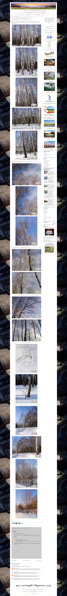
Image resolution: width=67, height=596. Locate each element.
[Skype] (20, 523)
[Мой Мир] (15, 523)
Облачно (45, 153)
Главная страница (26, 560)
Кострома (49, 45)
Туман (45, 156)
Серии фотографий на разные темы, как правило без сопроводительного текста (49, 103)
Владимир (49, 43)
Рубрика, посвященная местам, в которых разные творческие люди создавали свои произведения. (49, 118)
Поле (45, 216)
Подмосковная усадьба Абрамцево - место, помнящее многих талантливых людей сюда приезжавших (51, 201)
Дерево (45, 213)
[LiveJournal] (19, 523)
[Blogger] (17, 523)
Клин (49, 44)
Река (45, 218)
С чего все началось (49, 32)
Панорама (45, 162)
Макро (45, 159)
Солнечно (45, 155)
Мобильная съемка (47, 160)
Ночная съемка (46, 161)
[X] (16, 523)
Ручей (45, 219)
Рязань (49, 46)
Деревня (45, 212)
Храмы (45, 220)
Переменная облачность (47, 154)
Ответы (16, 538)
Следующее (13, 560)
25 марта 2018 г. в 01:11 (20, 533)
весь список (49, 48)
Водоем (45, 209)
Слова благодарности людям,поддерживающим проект (49, 57)
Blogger (35, 593)
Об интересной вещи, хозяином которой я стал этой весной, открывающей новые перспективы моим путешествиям (51, 192)
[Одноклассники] (13, 523)
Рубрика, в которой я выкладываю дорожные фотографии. (49, 128)
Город (45, 210)
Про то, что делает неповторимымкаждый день (49, 81)
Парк (45, 215)
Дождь (45, 152)
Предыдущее (38, 560)
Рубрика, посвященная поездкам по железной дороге (49, 139)
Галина (15, 533)
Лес (44, 214)
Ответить (15, 536)
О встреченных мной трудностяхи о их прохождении (49, 67)
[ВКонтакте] (12, 523)
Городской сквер (46, 211)
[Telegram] (21, 523)
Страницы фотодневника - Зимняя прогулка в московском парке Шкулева (51, 177)
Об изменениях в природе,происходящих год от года (49, 92)
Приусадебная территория (48, 217)
